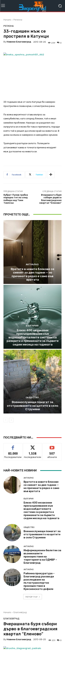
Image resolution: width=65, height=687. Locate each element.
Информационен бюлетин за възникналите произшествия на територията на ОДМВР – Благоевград (42, 556)
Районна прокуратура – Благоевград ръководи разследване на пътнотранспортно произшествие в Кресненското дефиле (39, 581)
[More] (50, 174)
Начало (7, 19)
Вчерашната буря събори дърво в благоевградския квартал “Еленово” (50, 199)
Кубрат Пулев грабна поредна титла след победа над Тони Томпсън (15, 199)
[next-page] (11, 420)
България (32, 326)
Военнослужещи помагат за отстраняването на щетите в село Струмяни (32, 405)
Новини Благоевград (19, 42)
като (13, 446)
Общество (32, 397)
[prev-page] (5, 420)
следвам (33, 446)
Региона (18, 19)
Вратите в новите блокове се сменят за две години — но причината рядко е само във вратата (32, 274)
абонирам (52, 446)
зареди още (31, 596)
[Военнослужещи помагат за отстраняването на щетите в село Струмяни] (32, 382)
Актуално (32, 264)
